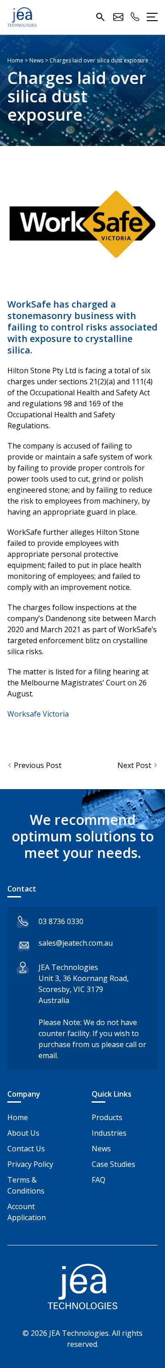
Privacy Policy (30, 1164)
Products (107, 1117)
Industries (109, 1133)
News (101, 1149)
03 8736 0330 (60, 921)
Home (17, 1117)
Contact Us (26, 1149)
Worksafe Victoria (38, 714)
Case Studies (113, 1164)
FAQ (98, 1180)
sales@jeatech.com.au (75, 943)
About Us (23, 1133)
